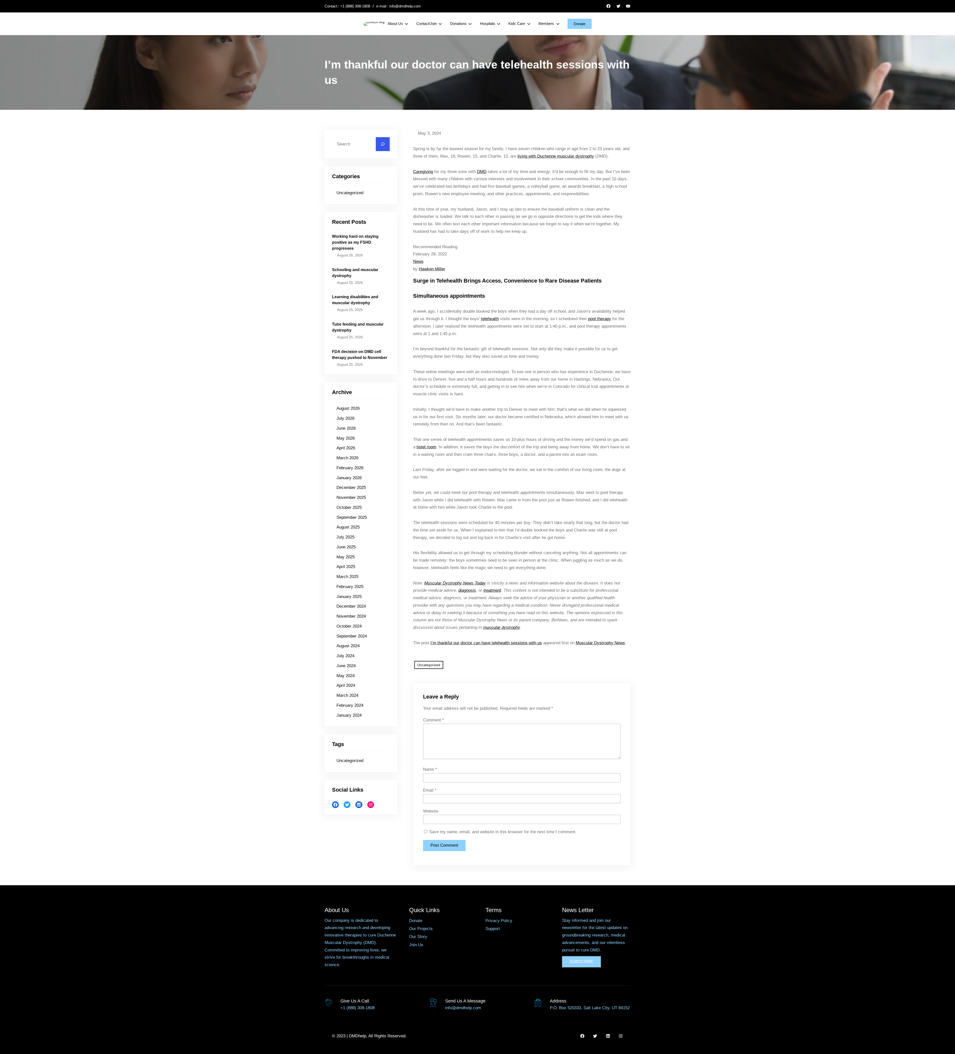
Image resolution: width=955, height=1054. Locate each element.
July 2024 (345, 655)
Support (492, 928)
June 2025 (346, 547)
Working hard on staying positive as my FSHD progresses (355, 242)
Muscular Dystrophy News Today (455, 583)
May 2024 (345, 675)
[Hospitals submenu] (498, 23)
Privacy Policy (498, 920)
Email (429, 790)
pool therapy (599, 318)
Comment (433, 720)
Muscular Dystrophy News (600, 643)
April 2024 (345, 685)
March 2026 (347, 458)
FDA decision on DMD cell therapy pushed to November (359, 355)
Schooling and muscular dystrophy (355, 273)
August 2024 (348, 646)
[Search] (383, 144)
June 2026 (346, 428)
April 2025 (345, 566)
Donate (579, 24)
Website (430, 811)
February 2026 (349, 468)
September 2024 (351, 636)
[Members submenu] (558, 23)
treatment (492, 590)
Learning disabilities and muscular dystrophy (355, 300)
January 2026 (349, 477)
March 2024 (347, 695)
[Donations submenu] (470, 23)
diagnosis (467, 590)
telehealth (490, 318)
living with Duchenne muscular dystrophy (556, 156)
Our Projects (421, 928)
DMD (481, 171)
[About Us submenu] (406, 23)
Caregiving (423, 171)
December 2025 (351, 487)
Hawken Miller (432, 269)
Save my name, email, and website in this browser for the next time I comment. (502, 831)
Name (430, 769)
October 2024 (349, 626)
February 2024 (349, 705)
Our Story (418, 936)
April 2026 (345, 448)
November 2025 (351, 497)
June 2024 (346, 665)
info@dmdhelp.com (405, 6)
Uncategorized (349, 192)
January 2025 (349, 596)
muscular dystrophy (501, 627)
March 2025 (347, 576)
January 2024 (349, 715)
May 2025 (345, 557)
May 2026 (345, 438)
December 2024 (351, 606)
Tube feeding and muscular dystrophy (357, 327)
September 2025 (351, 517)
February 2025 (349, 586)
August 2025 (348, 527)
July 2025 (345, 537)
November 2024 (351, 616)
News (418, 261)
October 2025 (349, 507)
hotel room (426, 447)
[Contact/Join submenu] (440, 23)
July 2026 (345, 418)
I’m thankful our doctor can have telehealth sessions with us (486, 643)
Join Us (416, 944)
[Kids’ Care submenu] (528, 23)
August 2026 (348, 408)
